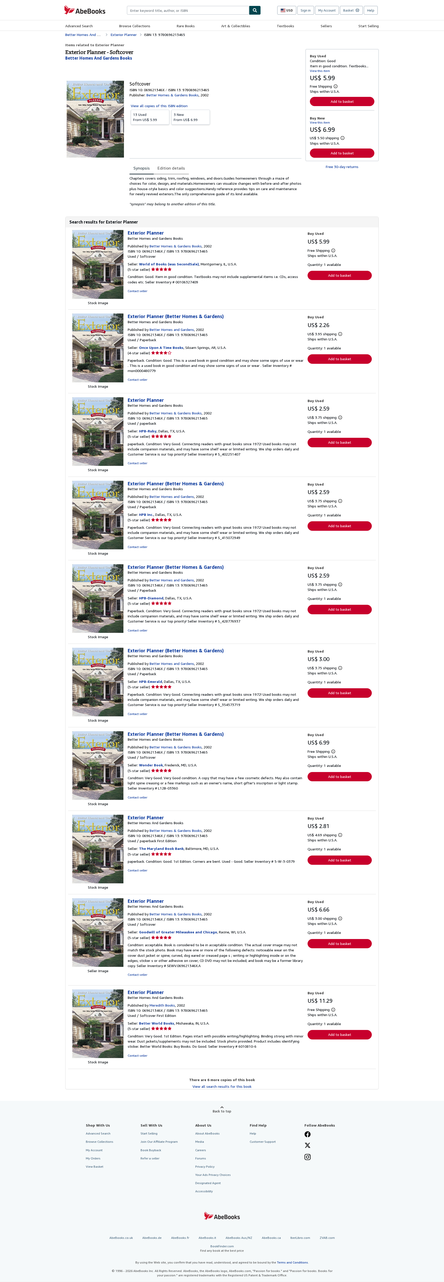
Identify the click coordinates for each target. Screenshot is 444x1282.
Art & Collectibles (235, 26)
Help (370, 10)
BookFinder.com (222, 1248)
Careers (200, 1150)
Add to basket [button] (342, 101)
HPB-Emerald (150, 681)
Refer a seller (150, 1158)
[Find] (255, 10)
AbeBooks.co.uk (121, 1238)
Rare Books (186, 26)
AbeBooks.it (207, 1238)
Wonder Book (151, 765)
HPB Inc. (146, 514)
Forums (200, 1158)
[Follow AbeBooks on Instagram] (307, 1157)
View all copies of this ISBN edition (159, 106)
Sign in (306, 10)
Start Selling (368, 26)
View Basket (94, 1166)
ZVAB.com (327, 1238)
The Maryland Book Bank (161, 848)
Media (199, 1142)
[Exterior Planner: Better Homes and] (98, 297)
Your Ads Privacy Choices (213, 1175)
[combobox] (188, 10)
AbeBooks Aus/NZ (239, 1238)
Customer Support (263, 1142)
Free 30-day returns (342, 166)
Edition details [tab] (171, 168)
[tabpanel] (215, 191)
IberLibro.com (300, 1238)
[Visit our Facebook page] (307, 1135)
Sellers (326, 26)
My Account (327, 10)
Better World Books (156, 1023)
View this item (320, 71)
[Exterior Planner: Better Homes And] (98, 882)
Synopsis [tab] (141, 168)
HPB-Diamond (151, 598)
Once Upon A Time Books (161, 347)
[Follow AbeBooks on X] (307, 1146)
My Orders (93, 1158)
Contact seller (137, 291)
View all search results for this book (222, 1086)
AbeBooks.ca (271, 1238)
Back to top (222, 1111)
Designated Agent (208, 1183)
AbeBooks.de (152, 1238)
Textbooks (285, 26)
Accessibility (204, 1191)
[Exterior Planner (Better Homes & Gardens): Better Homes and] (98, 381)
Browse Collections (134, 26)
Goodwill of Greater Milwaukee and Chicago (178, 932)
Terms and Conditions (292, 1262)
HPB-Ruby (147, 431)
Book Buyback (151, 1150)
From (145, 117)
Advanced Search (79, 26)
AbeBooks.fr (180, 1238)
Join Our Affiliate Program (159, 1142)
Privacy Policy (205, 1166)
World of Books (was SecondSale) (169, 264)
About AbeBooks (207, 1133)
